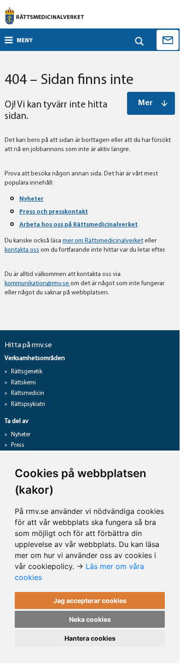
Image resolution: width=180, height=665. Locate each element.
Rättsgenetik (26, 372)
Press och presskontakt (53, 212)
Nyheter (31, 199)
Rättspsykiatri (28, 404)
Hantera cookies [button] (90, 638)
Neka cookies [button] (90, 619)
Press (17, 445)
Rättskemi (23, 383)
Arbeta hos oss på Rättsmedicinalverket (78, 224)
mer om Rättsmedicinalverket (103, 240)
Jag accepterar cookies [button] (90, 600)
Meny (25, 41)
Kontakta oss (168, 40)
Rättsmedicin (27, 393)
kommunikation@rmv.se (37, 283)
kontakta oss (22, 250)
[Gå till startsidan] (44, 15)
